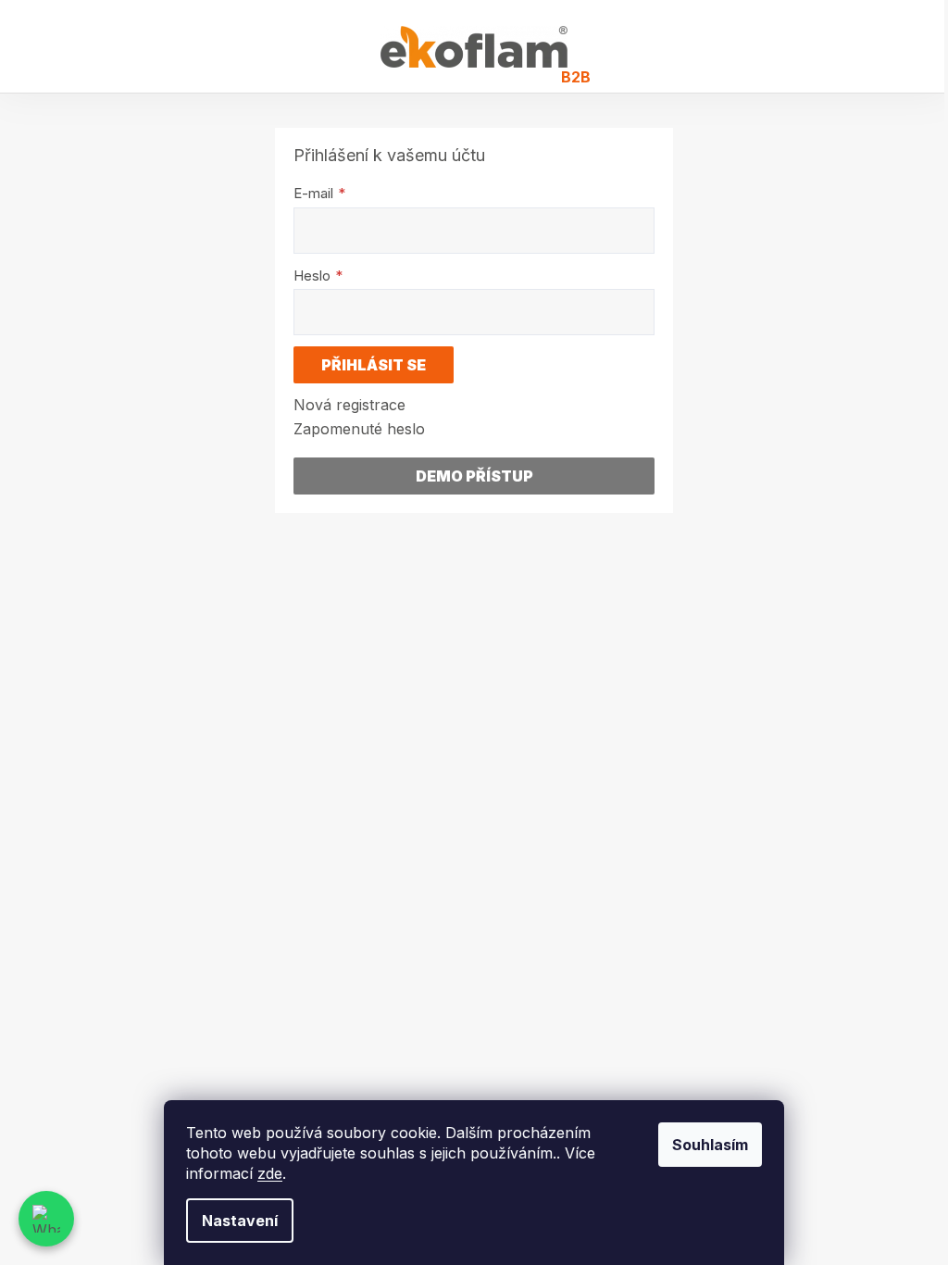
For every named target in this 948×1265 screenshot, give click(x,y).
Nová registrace (349, 404)
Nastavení (240, 1220)
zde (269, 1173)
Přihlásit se (373, 365)
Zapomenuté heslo (359, 429)
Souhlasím (710, 1144)
